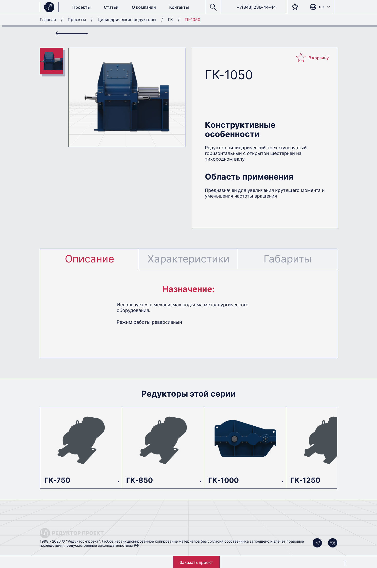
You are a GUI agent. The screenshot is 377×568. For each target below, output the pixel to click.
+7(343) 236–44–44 (256, 7)
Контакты (179, 7)
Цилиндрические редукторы (127, 19)
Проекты (81, 7)
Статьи (111, 7)
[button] (213, 7)
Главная (48, 19)
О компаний (144, 7)
